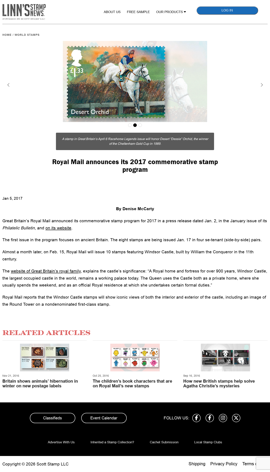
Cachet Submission (164, 442)
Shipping (197, 463)
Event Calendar (103, 418)
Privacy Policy (223, 463)
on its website (58, 228)
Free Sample (138, 12)
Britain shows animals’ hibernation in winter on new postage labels (40, 383)
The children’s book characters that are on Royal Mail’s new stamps (132, 383)
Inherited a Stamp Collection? (112, 442)
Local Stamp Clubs (208, 442)
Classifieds (52, 418)
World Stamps (27, 34)
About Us (112, 12)
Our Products (170, 12)
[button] (8, 85)
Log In (227, 10)
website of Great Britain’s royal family (46, 271)
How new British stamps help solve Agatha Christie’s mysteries (219, 383)
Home (6, 34)
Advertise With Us (61, 442)
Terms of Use (255, 463)
